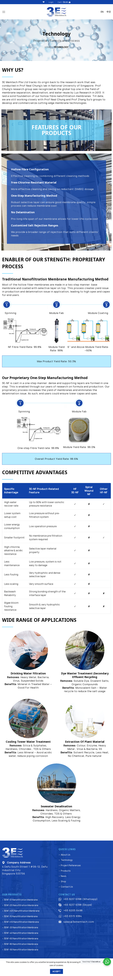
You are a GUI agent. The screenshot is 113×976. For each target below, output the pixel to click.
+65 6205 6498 (73, 910)
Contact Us (67, 886)
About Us (65, 854)
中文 (109, 12)
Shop (63, 881)
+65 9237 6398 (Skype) (78, 904)
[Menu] (3, 11)
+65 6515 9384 (73, 916)
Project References (71, 865)
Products (66, 870)
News (63, 876)
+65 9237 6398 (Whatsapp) (81, 899)
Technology (67, 859)
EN (102, 12)
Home (48, 47)
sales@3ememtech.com (79, 921)
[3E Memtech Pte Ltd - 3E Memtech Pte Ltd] (57, 12)
